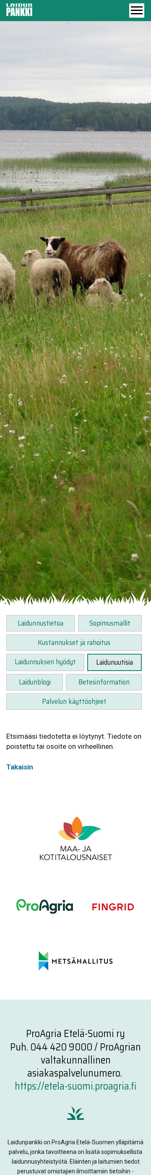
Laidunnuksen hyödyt (45, 661)
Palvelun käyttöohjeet (74, 701)
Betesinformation (104, 681)
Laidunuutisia (114, 662)
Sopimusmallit (109, 623)
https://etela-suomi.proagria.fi (75, 1086)
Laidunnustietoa (40, 623)
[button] (136, 10)
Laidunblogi (35, 681)
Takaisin (19, 767)
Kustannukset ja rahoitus (74, 642)
